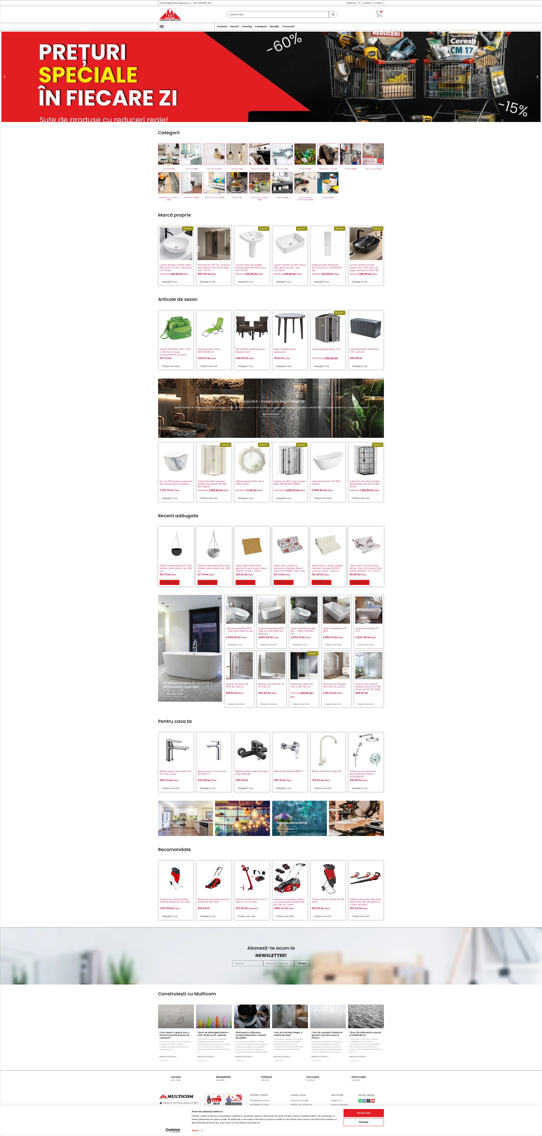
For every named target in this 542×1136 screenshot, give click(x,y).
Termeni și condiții (299, 1100)
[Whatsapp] (360, 1101)
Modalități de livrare (260, 1100)
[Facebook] (364, 1101)
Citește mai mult (170, 366)
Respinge (363, 1122)
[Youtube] (373, 1101)
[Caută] (333, 14)
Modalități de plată (259, 1104)
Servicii (234, 26)
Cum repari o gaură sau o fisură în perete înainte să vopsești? (174, 1035)
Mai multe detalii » (168, 1057)
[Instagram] (368, 1101)
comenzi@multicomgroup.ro (175, 3)
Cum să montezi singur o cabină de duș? (288, 1034)
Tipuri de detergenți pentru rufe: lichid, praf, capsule (213, 1034)
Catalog (247, 26)
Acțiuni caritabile (339, 1104)
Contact (378, 3)
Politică (266, 1077)
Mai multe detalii (271, 414)
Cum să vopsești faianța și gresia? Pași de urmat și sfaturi (327, 1035)
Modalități (223, 1077)
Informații (359, 1077)
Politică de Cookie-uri (301, 1104)
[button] (4, 77)
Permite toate (363, 1113)
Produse (222, 26)
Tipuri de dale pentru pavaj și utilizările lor (365, 1034)
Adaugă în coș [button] (169, 281)
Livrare (176, 1077)
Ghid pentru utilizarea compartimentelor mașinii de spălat (250, 1035)
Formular (312, 1077)
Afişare (195, 1130)
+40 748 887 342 (202, 3)
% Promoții (288, 26)
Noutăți (274, 26)
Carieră (367, 3)
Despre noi (336, 1100)
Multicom (351, 3)
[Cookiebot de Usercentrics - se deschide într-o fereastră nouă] (173, 1130)
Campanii (261, 26)
